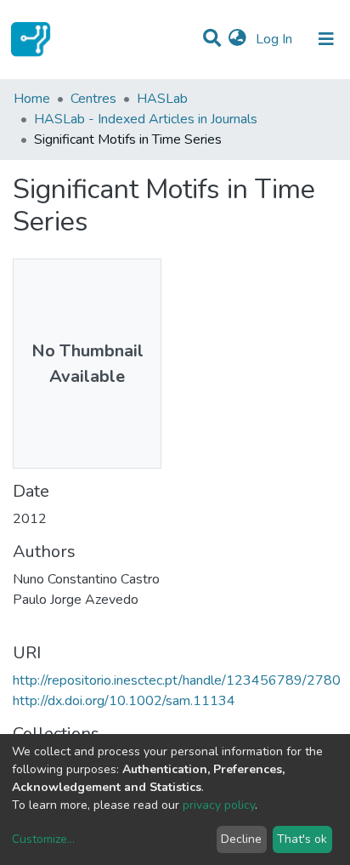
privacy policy (219, 805)
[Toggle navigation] (326, 39)
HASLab (162, 98)
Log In (276, 39)
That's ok (302, 839)
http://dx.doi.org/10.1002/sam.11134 (124, 700)
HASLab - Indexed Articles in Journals (145, 119)
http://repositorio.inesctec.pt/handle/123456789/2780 (177, 680)
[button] (237, 39)
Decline (241, 839)
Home (32, 98)
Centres (93, 98)
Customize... (43, 839)
